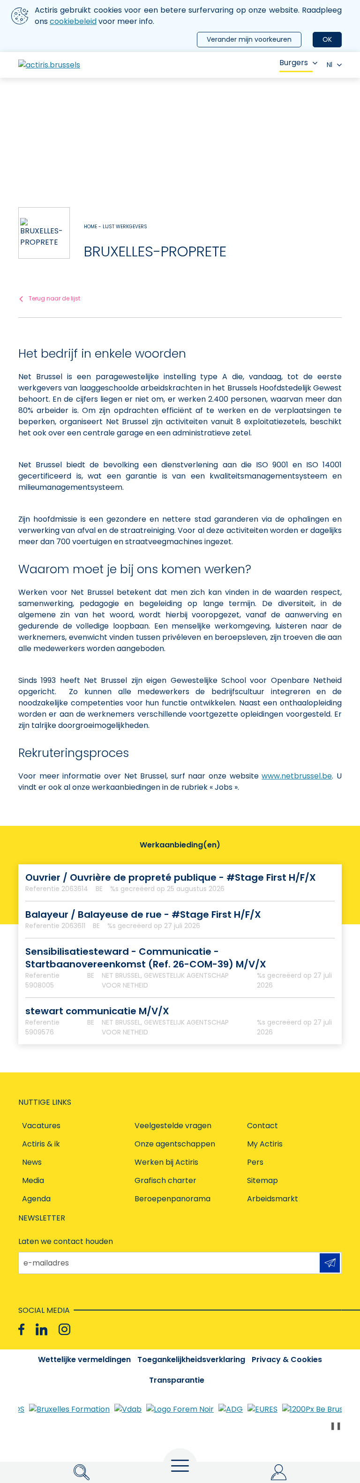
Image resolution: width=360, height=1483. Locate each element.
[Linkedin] (41, 1329)
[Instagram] (64, 1329)
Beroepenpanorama (172, 1198)
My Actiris (265, 1143)
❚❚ (336, 1425)
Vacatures (41, 1125)
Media (33, 1180)
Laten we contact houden (65, 1241)
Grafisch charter (165, 1180)
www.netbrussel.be (297, 776)
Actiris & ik (41, 1143)
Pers (255, 1162)
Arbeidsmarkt (272, 1198)
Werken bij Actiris (166, 1162)
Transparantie (176, 1380)
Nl (329, 64)
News (32, 1162)
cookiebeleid (73, 21)
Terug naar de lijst (54, 298)
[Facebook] (21, 1329)
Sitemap (262, 1180)
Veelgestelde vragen (173, 1125)
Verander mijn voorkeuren (249, 39)
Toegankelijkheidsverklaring (191, 1359)
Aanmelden (330, 1263)
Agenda (36, 1198)
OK (327, 39)
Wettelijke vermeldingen (84, 1359)
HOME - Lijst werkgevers (115, 226)
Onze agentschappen (175, 1143)
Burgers (293, 62)
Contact (262, 1125)
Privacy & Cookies (287, 1359)
